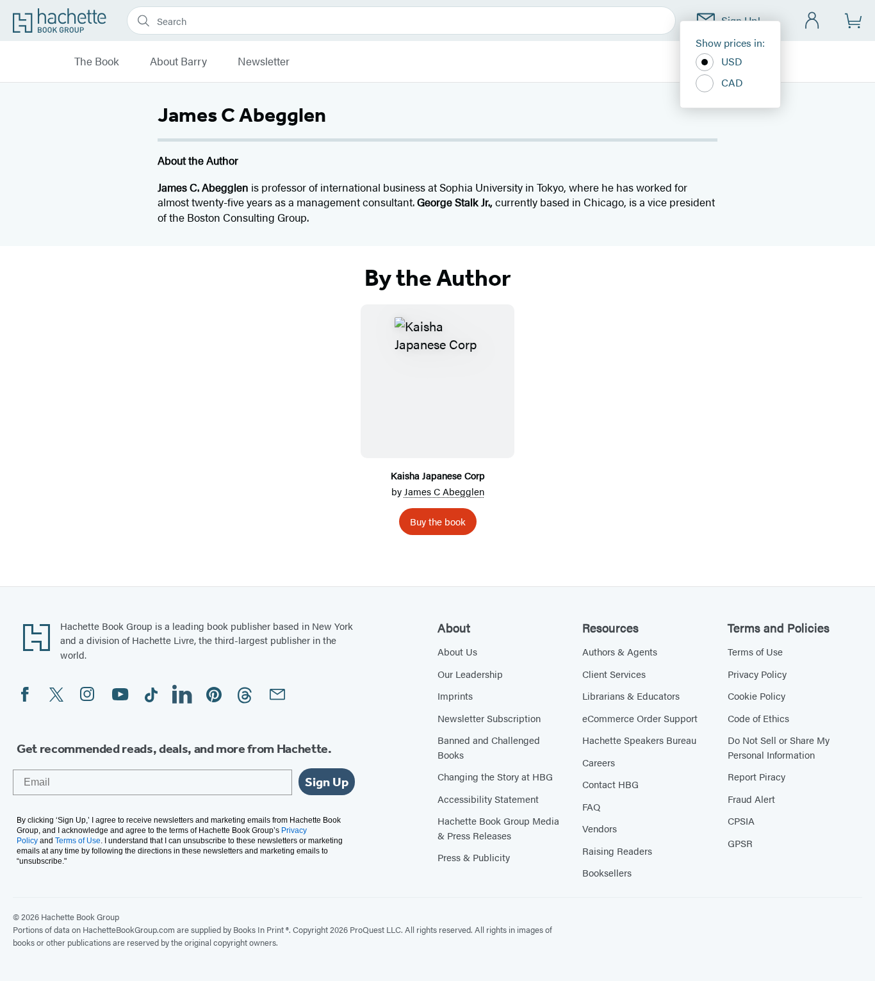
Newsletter (264, 61)
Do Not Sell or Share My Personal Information (779, 747)
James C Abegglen (444, 491)
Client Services (614, 673)
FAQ (591, 806)
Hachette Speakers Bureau (639, 739)
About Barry (178, 61)
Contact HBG (610, 784)
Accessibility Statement (488, 798)
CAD (732, 82)
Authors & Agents (619, 651)
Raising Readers (617, 850)
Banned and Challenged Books (489, 747)
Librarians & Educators (631, 695)
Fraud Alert (751, 798)
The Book (96, 61)
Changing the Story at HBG (495, 776)
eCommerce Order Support (640, 718)
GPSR (740, 843)
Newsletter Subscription (489, 718)
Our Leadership (470, 673)
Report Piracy (756, 776)
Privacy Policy (757, 673)
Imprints (455, 695)
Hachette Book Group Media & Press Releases (498, 828)
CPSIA (741, 820)
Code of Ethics (758, 718)
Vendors (599, 828)
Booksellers (607, 872)
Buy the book (438, 521)
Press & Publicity (474, 857)
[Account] (812, 21)
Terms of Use (755, 651)
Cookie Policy (756, 695)
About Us (457, 651)
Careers (598, 762)
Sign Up (326, 781)
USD (731, 61)
